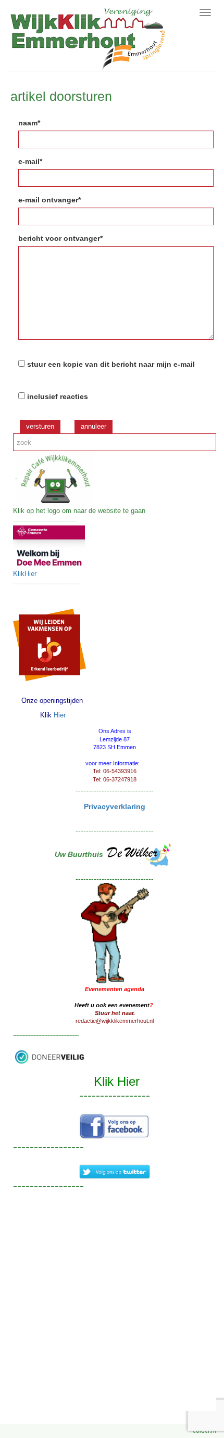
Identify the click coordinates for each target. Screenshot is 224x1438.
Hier (60, 715)
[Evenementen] (114, 932)
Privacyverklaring (114, 806)
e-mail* (30, 161)
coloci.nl (204, 1430)
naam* (29, 123)
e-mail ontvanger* (49, 200)
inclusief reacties (57, 396)
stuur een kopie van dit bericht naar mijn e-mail (111, 364)
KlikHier (24, 573)
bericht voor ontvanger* (60, 238)
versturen (40, 426)
